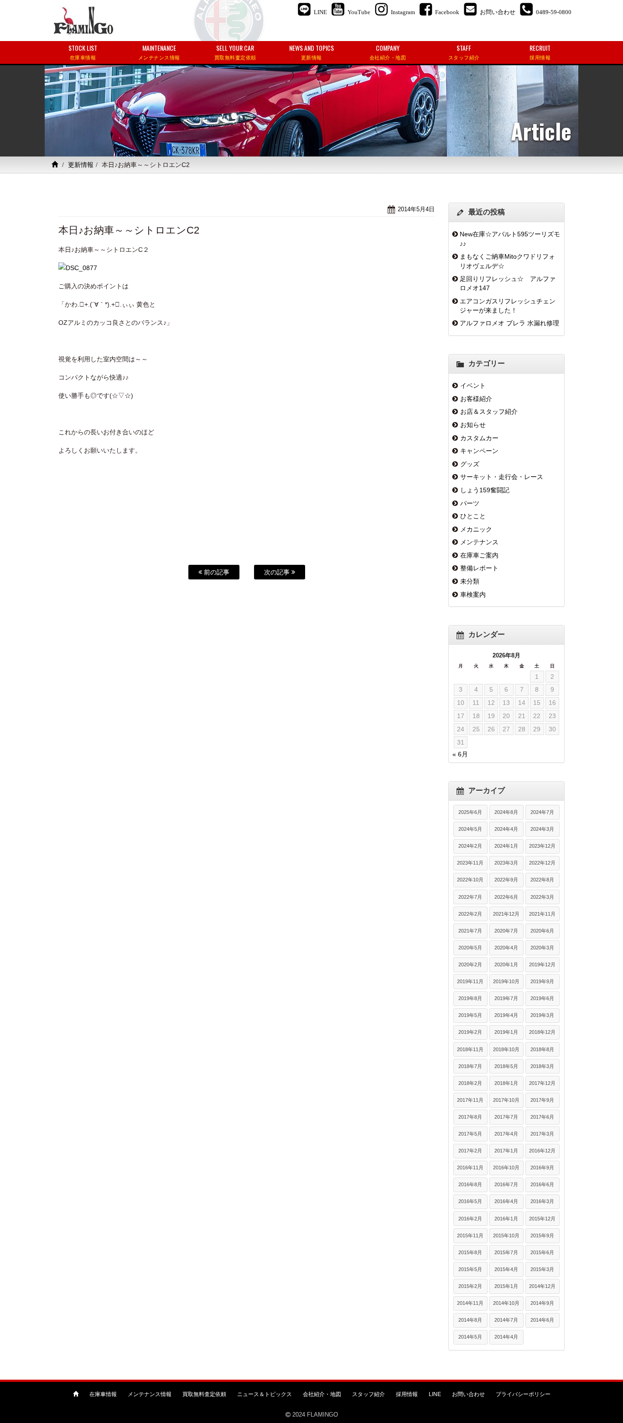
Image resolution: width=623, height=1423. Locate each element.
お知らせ (473, 424)
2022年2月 (470, 914)
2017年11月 (470, 1100)
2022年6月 (506, 897)
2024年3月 (542, 829)
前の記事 (215, 572)
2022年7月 (470, 897)
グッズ (469, 464)
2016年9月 (542, 1167)
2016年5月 (470, 1201)
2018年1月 (506, 1083)
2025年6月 (470, 812)
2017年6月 (542, 1117)
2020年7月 (506, 930)
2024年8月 (506, 812)
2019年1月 (506, 1032)
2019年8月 (470, 998)
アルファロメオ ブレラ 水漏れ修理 (509, 323)
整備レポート (479, 568)
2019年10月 (506, 981)
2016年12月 (542, 1150)
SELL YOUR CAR (235, 52)
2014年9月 (542, 1303)
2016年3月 (542, 1201)
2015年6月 (542, 1252)
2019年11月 (470, 981)
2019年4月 (506, 1015)
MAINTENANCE (159, 52)
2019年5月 (470, 1015)
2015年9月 (542, 1235)
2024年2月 (470, 846)
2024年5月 (470, 829)
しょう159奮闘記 (484, 490)
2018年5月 (506, 1066)
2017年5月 (470, 1133)
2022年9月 (506, 879)
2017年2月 (470, 1150)
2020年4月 (506, 947)
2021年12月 (506, 914)
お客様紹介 (476, 398)
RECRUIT (540, 52)
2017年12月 (542, 1083)
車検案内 (473, 594)
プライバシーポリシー (523, 1394)
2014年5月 (470, 1337)
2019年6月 (542, 998)
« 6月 (460, 754)
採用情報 (407, 1394)
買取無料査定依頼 (204, 1394)
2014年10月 (506, 1303)
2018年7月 (470, 1066)
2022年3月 (542, 897)
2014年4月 (506, 1337)
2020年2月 (470, 964)
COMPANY (387, 52)
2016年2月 (470, 1218)
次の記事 (277, 572)
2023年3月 (506, 862)
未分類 (469, 581)
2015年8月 (470, 1252)
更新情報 (80, 164)
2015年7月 (506, 1252)
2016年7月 (506, 1184)
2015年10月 (506, 1235)
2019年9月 (542, 981)
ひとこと (473, 516)
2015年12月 (542, 1218)
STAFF (464, 52)
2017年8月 (470, 1117)
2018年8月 (542, 1049)
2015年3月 (542, 1269)
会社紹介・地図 (322, 1394)
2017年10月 (506, 1100)
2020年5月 (470, 947)
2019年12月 (542, 964)
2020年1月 (506, 964)
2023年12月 (542, 846)
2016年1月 (506, 1218)
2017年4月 (506, 1133)
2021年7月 (470, 930)
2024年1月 (506, 846)
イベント (473, 385)
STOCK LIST (82, 52)
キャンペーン (479, 450)
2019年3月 (542, 1015)
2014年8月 (470, 1320)
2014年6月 (542, 1320)
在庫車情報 (103, 1394)
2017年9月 (542, 1100)
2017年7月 (506, 1117)
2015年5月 (470, 1269)
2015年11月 (470, 1235)
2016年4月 (506, 1201)
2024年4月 (506, 829)
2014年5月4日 (416, 209)
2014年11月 (470, 1303)
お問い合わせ (468, 1394)
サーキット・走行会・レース (501, 476)
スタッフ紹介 (368, 1394)
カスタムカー (479, 438)
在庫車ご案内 (479, 555)
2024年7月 (542, 812)
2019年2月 (470, 1032)
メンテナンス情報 (149, 1394)
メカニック (476, 529)
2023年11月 (470, 862)
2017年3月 (542, 1133)
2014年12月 (542, 1286)
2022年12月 (542, 862)
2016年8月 (470, 1184)
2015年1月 (506, 1286)
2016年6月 (542, 1184)
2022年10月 (470, 879)
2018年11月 (470, 1049)
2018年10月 (506, 1049)
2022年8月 (542, 879)
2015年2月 (470, 1286)
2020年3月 (542, 947)
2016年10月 (506, 1167)
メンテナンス (479, 542)
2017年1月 (506, 1150)
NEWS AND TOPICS (311, 52)
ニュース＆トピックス (264, 1394)
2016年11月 (470, 1167)
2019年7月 (506, 998)
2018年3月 (542, 1066)
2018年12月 (542, 1032)
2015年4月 (506, 1269)
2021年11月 (542, 914)
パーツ (469, 503)
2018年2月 (470, 1083)
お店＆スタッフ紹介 (489, 411)
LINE (435, 1394)
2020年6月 (542, 930)
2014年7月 (506, 1320)
